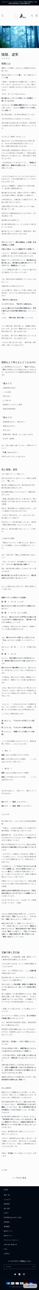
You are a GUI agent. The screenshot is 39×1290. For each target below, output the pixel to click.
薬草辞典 (7, 1204)
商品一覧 (7, 1195)
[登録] (33, 1266)
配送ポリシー (8, 1231)
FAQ (5, 1249)
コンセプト (7, 1199)
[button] (2, 15)
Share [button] (5, 1170)
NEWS (6, 1213)
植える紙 (7, 1208)
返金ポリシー (8, 1236)
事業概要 (7, 1227)
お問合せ (7, 1254)
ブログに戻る (20, 1178)
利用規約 (7, 1222)
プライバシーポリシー (11, 1240)
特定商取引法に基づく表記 (13, 1217)
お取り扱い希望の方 (10, 1245)
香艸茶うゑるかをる (17, 1286)
